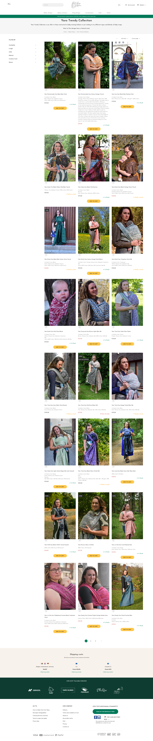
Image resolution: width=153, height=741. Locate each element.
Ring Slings (76, 13)
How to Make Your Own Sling (41, 710)
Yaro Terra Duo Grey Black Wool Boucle (55, 405)
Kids (100, 13)
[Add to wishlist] (46, 90)
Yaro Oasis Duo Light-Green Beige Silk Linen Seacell (59, 471)
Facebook (95, 717)
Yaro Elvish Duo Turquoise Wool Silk (122, 259)
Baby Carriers (62, 13)
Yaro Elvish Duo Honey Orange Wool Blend (90, 259)
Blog (9, 4)
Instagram (99, 717)
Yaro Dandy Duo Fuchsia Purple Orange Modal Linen (93, 615)
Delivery (65, 710)
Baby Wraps (48, 13)
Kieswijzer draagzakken (39, 712)
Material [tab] (11, 55)
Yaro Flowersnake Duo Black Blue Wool (55, 94)
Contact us (66, 726)
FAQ (64, 721)
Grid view (123, 38)
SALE (108, 13)
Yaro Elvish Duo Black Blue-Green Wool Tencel (57, 259)
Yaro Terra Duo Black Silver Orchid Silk (89, 471)
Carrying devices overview (40, 715)
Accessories (89, 13)
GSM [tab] (10, 52)
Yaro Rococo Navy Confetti (86, 545)
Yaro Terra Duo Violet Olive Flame (121, 331)
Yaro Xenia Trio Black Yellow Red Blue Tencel (57, 187)
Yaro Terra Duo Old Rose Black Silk (88, 405)
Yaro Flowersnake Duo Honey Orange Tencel (91, 94)
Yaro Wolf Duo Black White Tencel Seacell (56, 545)
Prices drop (36, 721)
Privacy (65, 724)
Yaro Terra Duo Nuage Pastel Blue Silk (122, 405)
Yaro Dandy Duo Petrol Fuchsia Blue (122, 615)
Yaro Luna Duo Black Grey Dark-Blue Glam (124, 471)
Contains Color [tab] (13, 59)
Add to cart (60, 108)
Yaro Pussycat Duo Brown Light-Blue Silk (89, 331)
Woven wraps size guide (40, 718)
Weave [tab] (11, 62)
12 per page (135, 38)
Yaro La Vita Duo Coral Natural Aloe (122, 545)
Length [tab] (11, 48)
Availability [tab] (12, 45)
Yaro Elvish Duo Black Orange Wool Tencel (124, 187)
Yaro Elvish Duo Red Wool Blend (53, 331)
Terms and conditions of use (71, 712)
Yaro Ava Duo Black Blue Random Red (122, 94)
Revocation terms (68, 718)
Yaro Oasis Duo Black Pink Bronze (87, 187)
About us (65, 715)
